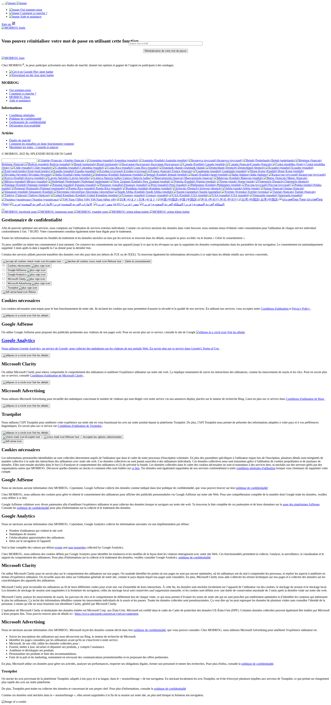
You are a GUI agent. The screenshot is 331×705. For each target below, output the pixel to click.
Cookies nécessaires (20, 265)
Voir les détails (39, 315)
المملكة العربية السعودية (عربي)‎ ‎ (204, 204)
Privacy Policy (301, 308)
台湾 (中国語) (269, 199)
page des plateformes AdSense (301, 504)
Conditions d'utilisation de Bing (305, 398)
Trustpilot (13, 287)
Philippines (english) (228, 185)
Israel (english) (219, 174)
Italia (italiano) (259, 174)
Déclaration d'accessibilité (24, 125)
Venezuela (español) (289, 195)
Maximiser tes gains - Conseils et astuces (33, 147)
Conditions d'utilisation (275, 308)
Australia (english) (176, 160)
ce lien (135, 468)
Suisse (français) (293, 188)
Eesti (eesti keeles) (39, 171)
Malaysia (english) (252, 178)
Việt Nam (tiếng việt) (103, 199)
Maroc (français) (297, 178)
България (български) (165, 164)
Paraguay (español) (135, 185)
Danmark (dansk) (195, 167)
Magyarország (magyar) (198, 178)
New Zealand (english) (156, 181)
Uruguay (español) (156, 195)
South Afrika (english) (159, 191)
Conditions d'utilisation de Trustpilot (80, 425)
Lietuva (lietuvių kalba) (136, 178)
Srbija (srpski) (251, 188)
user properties (77, 547)
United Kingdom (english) (102, 195)
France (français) (181, 171)
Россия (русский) (279, 185)
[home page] (16, 3)
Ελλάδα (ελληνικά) (135, 171)
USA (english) (199, 195)
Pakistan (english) (38, 185)
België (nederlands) (283, 160)
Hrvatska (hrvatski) (40, 174)
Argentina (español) (126, 160)
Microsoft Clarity (17, 279)
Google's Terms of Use (205, 348)
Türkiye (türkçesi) (38, 195)
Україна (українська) (45, 199)
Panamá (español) (85, 185)
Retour (32, 292)
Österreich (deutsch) (296, 181)
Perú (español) (178, 185)
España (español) (85, 171)
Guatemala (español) (234, 171)
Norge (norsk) (246, 181)
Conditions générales (21, 115)
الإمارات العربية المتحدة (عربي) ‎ (72, 204)
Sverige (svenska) (258, 191)
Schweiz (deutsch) (210, 188)
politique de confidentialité (252, 488)
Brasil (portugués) (107, 164)
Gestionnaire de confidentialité (27, 122)
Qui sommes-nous (20, 90)
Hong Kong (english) (290, 171)
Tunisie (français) (304, 191)
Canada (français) (262, 164)
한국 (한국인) (228, 199)
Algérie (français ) (74, 160)
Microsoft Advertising (20, 283)
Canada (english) (215, 164)
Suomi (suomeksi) (210, 191)
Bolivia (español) (59, 164)
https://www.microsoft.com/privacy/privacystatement (106, 613)
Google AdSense (17, 270)
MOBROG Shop (19, 97)
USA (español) (239, 195)
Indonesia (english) (131, 174)
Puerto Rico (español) (108, 188)
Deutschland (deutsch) (251, 167)
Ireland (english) (177, 174)
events (58, 547)
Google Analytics (17, 274)
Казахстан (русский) (312, 174)
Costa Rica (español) (146, 167)
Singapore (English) (41, 191)
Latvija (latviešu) (79, 178)
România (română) (160, 188)
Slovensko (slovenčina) (99, 191)
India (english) (83, 174)
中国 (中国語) (188, 199)
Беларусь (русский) (229, 160)
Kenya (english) (35, 178)
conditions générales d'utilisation (255, 468)
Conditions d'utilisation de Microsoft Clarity (57, 375)
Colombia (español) (91, 167)
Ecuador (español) (302, 167)
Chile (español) (42, 167)
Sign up (6, 24)
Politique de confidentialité (25, 118)
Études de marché (20, 140)
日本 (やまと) (147, 199)
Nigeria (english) (205, 181)
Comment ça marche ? (22, 93)
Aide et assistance (20, 100)
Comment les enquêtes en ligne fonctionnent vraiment (41, 143)
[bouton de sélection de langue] (3, 209)
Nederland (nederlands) (95, 181)
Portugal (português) (52, 188)
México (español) (37, 181)
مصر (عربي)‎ (130, 204)
